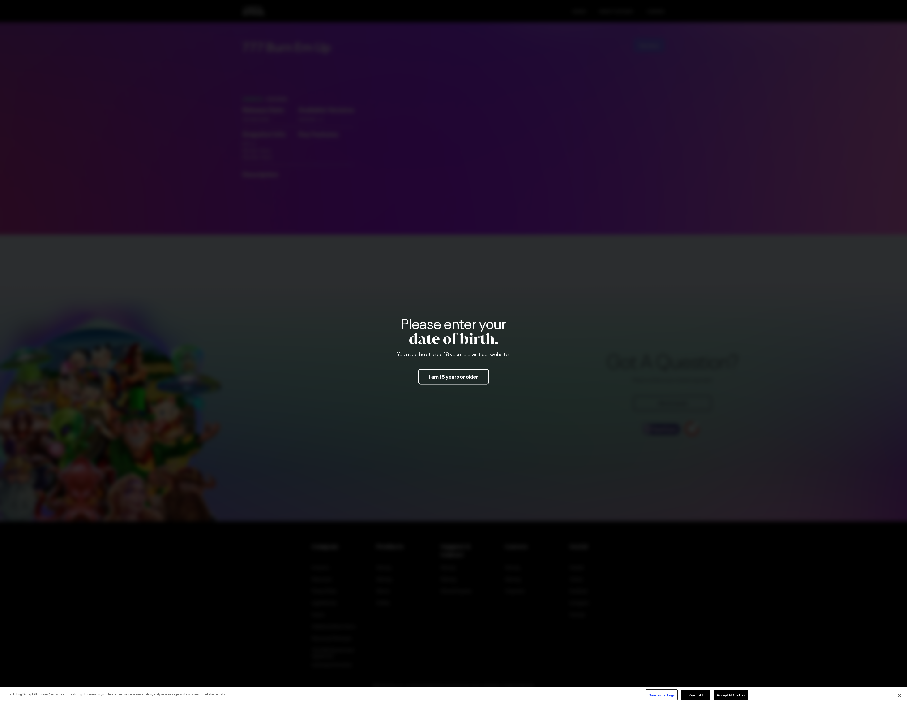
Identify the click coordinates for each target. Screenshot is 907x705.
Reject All (696, 694)
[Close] (899, 695)
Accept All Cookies (731, 694)
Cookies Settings (662, 694)
